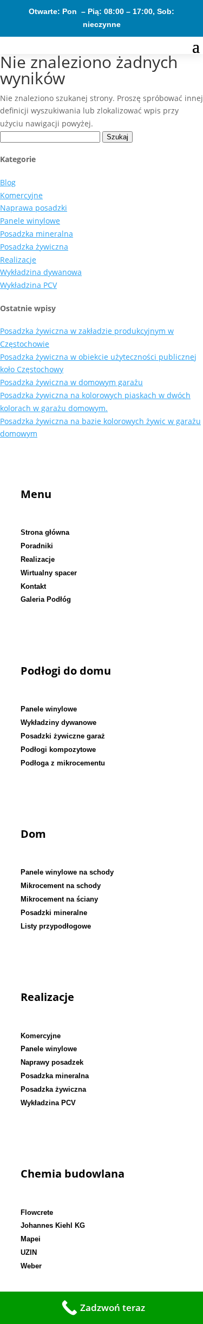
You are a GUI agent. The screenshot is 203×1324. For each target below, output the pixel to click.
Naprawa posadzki (33, 208)
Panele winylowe (30, 221)
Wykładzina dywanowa (41, 272)
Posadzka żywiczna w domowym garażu (71, 382)
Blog (8, 182)
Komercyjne (21, 195)
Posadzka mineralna (36, 233)
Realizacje (18, 259)
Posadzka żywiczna (34, 246)
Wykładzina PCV (28, 285)
